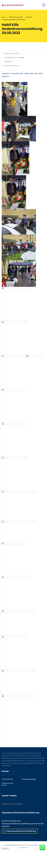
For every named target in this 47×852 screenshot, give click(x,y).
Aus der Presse (7, 779)
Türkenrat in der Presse (7, 784)
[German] (4, 849)
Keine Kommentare (11, 66)
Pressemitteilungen (29, 779)
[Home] (13, 5)
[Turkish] (7, 849)
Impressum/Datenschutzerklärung (21, 831)
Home (4, 17)
